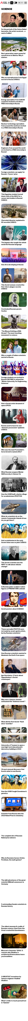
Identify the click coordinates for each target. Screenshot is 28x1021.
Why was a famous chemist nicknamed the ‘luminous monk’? (13, 700)
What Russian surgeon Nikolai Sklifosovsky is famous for (12, 473)
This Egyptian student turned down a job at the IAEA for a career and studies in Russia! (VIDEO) (12, 197)
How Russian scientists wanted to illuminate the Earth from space (13, 654)
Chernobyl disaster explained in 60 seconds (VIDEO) (13, 221)
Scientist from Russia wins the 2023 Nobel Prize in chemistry (12, 815)
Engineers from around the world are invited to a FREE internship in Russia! (13, 150)
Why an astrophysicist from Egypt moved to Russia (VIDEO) (14, 78)
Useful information (16, 6)
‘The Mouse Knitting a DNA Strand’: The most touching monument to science (11, 333)
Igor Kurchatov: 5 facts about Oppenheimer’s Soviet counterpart (12, 677)
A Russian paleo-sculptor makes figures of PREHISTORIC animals (13, 588)
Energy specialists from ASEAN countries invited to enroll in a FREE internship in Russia (13, 102)
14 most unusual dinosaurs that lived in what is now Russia (12, 770)
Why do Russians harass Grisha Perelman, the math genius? (13, 859)
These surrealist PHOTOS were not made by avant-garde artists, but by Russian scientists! (13, 631)
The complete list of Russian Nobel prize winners (11, 837)
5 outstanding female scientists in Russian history (13, 905)
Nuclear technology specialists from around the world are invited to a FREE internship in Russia (13, 126)
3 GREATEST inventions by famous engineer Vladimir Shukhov (11, 978)
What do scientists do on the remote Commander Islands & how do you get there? (13, 518)
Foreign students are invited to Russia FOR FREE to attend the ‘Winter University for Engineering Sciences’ (14, 380)
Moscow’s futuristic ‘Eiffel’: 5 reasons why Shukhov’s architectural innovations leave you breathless (13, 953)
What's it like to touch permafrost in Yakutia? (13, 1002)
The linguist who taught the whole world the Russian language (13, 243)
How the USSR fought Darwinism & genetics (14, 792)
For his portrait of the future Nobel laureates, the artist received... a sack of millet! (14, 31)
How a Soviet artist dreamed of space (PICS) (12, 404)
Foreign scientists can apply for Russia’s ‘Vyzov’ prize (13, 173)
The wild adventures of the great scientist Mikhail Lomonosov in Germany (13, 882)
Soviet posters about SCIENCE (12, 609)
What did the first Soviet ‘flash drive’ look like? (12, 723)
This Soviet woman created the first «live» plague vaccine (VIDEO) (12, 287)
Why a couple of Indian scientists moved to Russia (13, 356)
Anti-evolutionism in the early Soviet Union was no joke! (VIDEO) (13, 541)
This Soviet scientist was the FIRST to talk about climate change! (12, 564)
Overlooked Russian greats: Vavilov (11, 310)
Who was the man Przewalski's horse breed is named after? (12, 451)
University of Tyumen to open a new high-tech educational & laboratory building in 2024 (12, 747)
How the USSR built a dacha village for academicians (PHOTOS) (14, 495)
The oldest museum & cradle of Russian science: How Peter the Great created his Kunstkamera (13, 928)
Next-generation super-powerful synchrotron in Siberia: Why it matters (13, 55)
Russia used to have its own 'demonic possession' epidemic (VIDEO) (12, 428)
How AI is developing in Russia (12, 265)
